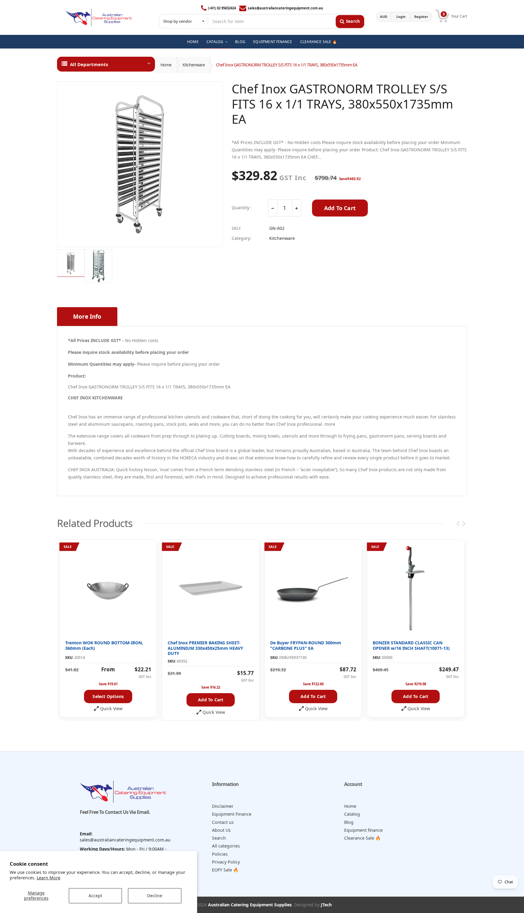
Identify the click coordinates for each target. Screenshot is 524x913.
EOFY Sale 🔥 (225, 870)
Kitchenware (194, 65)
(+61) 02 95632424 (222, 8)
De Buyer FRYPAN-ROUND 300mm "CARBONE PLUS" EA (305, 645)
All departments (89, 64)
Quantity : (242, 207)
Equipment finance (363, 830)
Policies (220, 854)
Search (219, 838)
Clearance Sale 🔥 (362, 838)
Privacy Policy (226, 862)
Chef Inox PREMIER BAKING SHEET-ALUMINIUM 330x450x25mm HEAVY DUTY (205, 648)
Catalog (352, 814)
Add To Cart (340, 208)
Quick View (111, 708)
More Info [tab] (87, 317)
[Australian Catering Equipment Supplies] (99, 16)
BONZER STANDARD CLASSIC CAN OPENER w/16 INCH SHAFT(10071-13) (411, 645)
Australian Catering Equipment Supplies (250, 905)
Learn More (48, 878)
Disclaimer (222, 806)
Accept (95, 895)
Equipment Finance (231, 814)
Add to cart (210, 700)
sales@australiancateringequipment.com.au (285, 8)
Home (165, 65)
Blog (349, 822)
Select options (108, 696)
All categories (226, 846)
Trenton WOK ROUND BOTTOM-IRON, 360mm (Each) (104, 645)
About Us (221, 830)
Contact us (223, 822)
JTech (326, 905)
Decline (154, 895)
